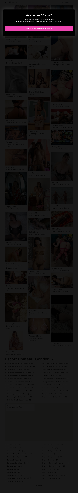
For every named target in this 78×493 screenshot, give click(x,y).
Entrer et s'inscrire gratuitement (39, 28)
